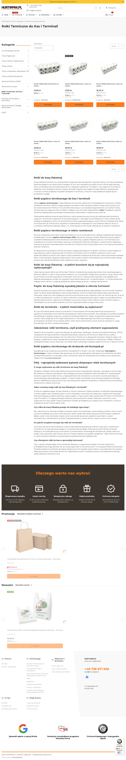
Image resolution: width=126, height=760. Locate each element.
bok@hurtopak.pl (35, 10)
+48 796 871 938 (97, 669)
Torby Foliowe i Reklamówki (13, 61)
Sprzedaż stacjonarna (9, 709)
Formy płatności (57, 666)
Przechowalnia (32, 709)
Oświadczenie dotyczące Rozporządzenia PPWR (35, 691)
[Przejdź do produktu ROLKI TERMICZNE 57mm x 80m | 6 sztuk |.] (110, 126)
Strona (114, 46)
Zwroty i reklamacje (34, 687)
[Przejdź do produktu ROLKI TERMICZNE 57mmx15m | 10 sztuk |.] (48, 68)
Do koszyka (48, 104)
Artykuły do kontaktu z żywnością (11, 99)
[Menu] (123, 739)
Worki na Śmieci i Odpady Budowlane (11, 106)
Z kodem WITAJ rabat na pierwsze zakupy (35, 665)
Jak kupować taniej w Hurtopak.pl (34, 670)
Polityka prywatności (34, 684)
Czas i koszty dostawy (59, 669)
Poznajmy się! (6, 706)
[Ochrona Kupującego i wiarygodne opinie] (103, 732)
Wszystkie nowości (22, 585)
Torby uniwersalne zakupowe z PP (15, 71)
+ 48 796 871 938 (36, 5)
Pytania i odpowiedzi (9, 667)
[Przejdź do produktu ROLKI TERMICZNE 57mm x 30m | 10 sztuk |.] (110, 68)
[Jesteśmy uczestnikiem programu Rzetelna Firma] (63, 732)
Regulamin (30, 681)
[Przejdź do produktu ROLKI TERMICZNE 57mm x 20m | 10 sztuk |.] (79, 68)
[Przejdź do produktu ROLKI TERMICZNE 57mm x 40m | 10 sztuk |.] (48, 126)
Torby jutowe (7, 66)
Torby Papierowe (8, 56)
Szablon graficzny (12, 757)
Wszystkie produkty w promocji (29, 514)
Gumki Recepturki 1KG (11, 51)
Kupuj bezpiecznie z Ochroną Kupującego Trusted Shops (37, 674)
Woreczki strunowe (9, 86)
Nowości (32, 15)
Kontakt (59, 15)
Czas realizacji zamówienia (61, 672)
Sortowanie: (38, 44)
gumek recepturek (53, 358)
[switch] (119, 752)
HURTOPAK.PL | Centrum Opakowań (12, 21)
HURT (4, 112)
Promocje (18, 15)
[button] (122, 1)
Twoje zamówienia (33, 703)
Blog (28, 678)
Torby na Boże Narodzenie (12, 76)
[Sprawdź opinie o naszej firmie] (23, 732)
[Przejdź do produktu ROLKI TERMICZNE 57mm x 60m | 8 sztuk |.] (79, 126)
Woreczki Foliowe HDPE (11, 81)
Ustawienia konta (33, 706)
